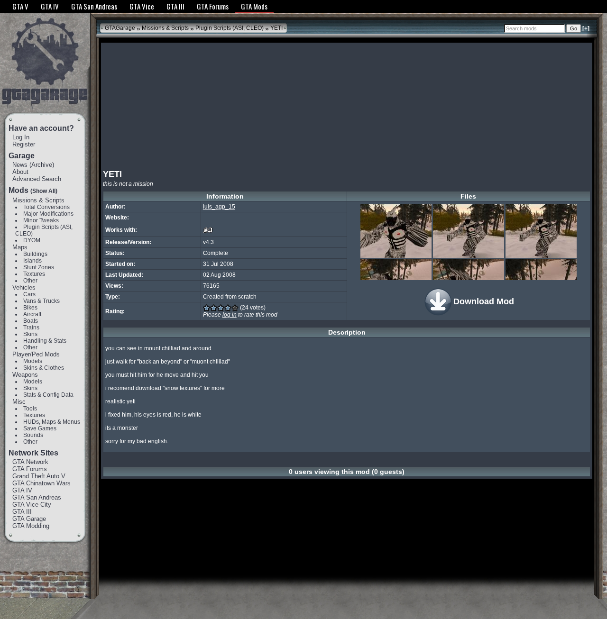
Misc (19, 401)
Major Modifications (48, 213)
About (20, 171)
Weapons (25, 374)
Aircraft (32, 314)
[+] (585, 28)
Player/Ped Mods (36, 354)
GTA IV (22, 490)
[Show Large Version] (396, 231)
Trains (31, 327)
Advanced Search (36, 178)
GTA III (22, 511)
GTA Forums (29, 469)
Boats (30, 321)
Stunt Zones (38, 267)
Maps (20, 247)
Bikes (30, 307)
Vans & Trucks (41, 301)
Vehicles (24, 287)
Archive (41, 164)
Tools (30, 408)
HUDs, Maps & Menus (51, 422)
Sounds (33, 435)
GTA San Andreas (36, 497)
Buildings (35, 254)
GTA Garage (29, 518)
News (20, 164)
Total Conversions (46, 207)
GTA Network (30, 461)
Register (23, 144)
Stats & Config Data (48, 394)
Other (30, 280)
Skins (30, 334)
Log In (20, 137)
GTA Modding (30, 525)
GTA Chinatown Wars (41, 483)
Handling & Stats (44, 340)
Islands (32, 260)
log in (229, 314)
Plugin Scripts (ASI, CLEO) (229, 28)
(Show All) (43, 191)
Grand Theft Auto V (38, 476)
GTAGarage (120, 28)
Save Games (39, 428)
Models (32, 361)
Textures (34, 274)
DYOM (31, 240)
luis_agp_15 (219, 206)
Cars (29, 294)
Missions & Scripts (38, 200)
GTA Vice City (31, 504)
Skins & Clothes (43, 367)
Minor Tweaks (41, 220)
